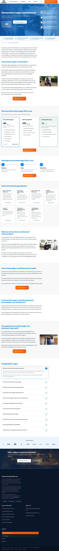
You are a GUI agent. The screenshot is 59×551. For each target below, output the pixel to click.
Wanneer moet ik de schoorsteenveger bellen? (13, 387)
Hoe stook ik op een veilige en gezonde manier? (13, 392)
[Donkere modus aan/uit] (41, 2)
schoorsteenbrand (11, 372)
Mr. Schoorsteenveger (23, 547)
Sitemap (24, 549)
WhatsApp (20, 26)
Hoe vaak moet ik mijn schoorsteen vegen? (12, 382)
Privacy (12, 549)
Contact (35, 1)
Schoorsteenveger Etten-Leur (10, 547)
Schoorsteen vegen (5, 16)
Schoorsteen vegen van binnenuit (8, 516)
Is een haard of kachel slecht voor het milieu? (12, 403)
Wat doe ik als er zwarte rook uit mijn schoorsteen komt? (15, 419)
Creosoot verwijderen (6, 519)
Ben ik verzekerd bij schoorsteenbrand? (11, 424)
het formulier (19, 94)
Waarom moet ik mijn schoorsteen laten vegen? (13, 368)
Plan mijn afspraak (50, 1)
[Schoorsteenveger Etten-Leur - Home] (3, 1)
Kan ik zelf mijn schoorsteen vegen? (10, 414)
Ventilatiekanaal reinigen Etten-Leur (32, 513)
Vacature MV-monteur (30, 515)
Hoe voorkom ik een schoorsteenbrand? (11, 408)
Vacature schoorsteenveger (7, 522)
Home (3, 42)
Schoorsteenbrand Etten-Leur (7, 511)
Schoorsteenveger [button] (13, 1)
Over (29, 1)
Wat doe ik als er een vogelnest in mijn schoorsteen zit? (15, 430)
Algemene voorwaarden (5, 549)
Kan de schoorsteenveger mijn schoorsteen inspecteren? (15, 398)
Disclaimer (19, 549)
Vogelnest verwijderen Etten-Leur (8, 514)
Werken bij (4, 541)
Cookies (15, 549)
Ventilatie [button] (23, 1)
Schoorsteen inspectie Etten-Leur (8, 508)
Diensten (6, 42)
